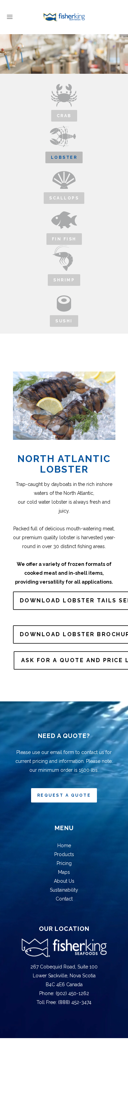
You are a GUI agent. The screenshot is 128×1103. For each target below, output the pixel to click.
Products (64, 854)
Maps (64, 872)
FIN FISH (64, 239)
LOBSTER (64, 157)
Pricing (64, 863)
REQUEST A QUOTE (64, 795)
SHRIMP (64, 280)
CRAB (64, 115)
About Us (64, 881)
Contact (64, 899)
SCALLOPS (64, 198)
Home (64, 845)
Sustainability (64, 890)
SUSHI (64, 321)
